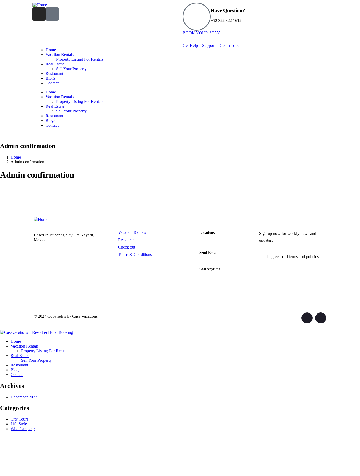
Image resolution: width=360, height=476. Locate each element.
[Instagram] (39, 14)
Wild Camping (23, 428)
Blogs (50, 78)
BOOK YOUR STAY (201, 33)
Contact (52, 83)
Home (51, 49)
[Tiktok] (52, 14)
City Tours (19, 419)
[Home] (39, 5)
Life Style (19, 424)
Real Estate (55, 64)
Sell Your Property (71, 68)
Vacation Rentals (60, 54)
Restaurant (54, 73)
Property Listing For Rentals (79, 59)
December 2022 (24, 397)
